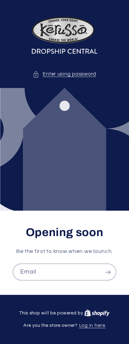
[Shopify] (97, 313)
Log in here (92, 325)
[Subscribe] (108, 272)
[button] (64, 74)
